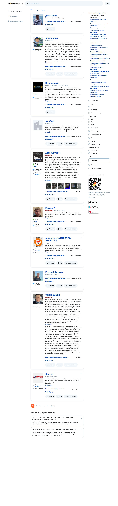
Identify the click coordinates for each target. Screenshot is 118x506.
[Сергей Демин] (38, 299)
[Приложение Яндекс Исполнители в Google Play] (93, 207)
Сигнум (49, 374)
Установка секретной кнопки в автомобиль (99, 91)
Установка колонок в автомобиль (100, 58)
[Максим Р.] (38, 212)
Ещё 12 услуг (49, 281)
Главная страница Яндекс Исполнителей (15, 3)
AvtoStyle (50, 121)
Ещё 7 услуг (49, 360)
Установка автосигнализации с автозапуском (99, 55)
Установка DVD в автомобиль (99, 38)
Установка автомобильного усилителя (98, 20)
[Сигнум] (38, 378)
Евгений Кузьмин (54, 272)
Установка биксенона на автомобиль (97, 31)
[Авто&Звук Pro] (38, 157)
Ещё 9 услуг (49, 24)
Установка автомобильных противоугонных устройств (98, 35)
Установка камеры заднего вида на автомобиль (99, 72)
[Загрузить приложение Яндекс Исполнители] (99, 184)
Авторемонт (51, 38)
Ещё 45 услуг (49, 107)
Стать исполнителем (16, 21)
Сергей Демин (52, 295)
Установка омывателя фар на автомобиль (98, 48)
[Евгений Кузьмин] (38, 276)
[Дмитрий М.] (38, 19)
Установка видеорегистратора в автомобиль (99, 87)
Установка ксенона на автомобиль (96, 68)
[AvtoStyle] (38, 125)
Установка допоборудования (97, 13)
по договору (38, 173)
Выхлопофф (52, 83)
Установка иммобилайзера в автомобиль (98, 76)
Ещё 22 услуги (49, 194)
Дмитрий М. (51, 15)
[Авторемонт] (38, 42)
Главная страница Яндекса (9, 3)
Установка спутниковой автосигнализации (97, 95)
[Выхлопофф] (38, 87)
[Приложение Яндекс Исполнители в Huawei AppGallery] (93, 212)
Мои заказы (13, 16)
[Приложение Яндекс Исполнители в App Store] (93, 202)
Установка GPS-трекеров (97, 51)
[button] (50, 29)
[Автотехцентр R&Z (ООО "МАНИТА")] (38, 242)
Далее (53, 406)
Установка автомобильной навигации (98, 83)
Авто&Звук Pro (53, 153)
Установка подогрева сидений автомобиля (99, 24)
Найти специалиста (16, 11)
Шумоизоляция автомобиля (98, 28)
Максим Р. (50, 208)
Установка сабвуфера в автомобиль (55, 21)
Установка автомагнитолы (97, 60)
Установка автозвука (96, 45)
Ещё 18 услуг (49, 69)
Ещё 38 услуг (49, 139)
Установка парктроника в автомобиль (97, 41)
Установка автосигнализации (98, 79)
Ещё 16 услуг (49, 392)
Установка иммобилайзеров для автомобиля (99, 64)
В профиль (48, 62)
